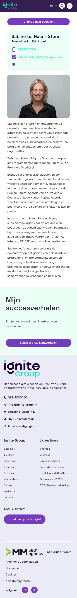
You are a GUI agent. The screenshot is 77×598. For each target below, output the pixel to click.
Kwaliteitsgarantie (18, 581)
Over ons (9, 467)
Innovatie (45, 448)
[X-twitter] (34, 590)
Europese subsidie (50, 460)
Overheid (45, 454)
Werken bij (9, 491)
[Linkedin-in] (25, 590)
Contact (8, 497)
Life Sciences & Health (52, 473)
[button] (62, 6)
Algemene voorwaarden (22, 561)
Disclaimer (13, 568)
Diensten (9, 454)
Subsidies (9, 448)
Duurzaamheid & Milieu (52, 479)
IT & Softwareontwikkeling (54, 485)
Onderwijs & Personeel (52, 467)
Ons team (9, 473)
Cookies (11, 574)
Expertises (10, 460)
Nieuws (8, 485)
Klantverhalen (11, 479)
